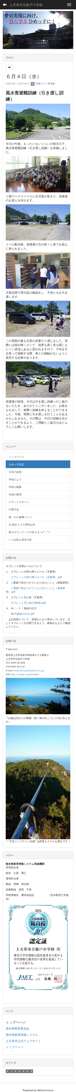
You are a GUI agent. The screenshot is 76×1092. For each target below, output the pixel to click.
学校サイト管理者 (45, 83)
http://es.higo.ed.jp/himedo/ (25, 674)
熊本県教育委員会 (17, 1028)
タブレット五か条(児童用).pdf (28, 602)
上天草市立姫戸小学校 (26, 4)
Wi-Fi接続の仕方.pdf (22, 613)
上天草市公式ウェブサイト (23, 1041)
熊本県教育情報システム (22, 1035)
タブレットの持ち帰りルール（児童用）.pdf (36, 577)
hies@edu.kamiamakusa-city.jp (28, 670)
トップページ (14, 1047)
